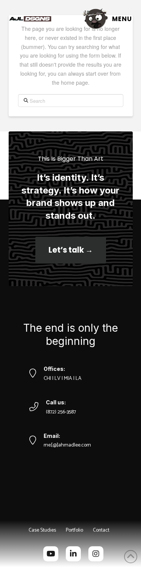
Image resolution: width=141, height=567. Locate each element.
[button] (106, 18)
